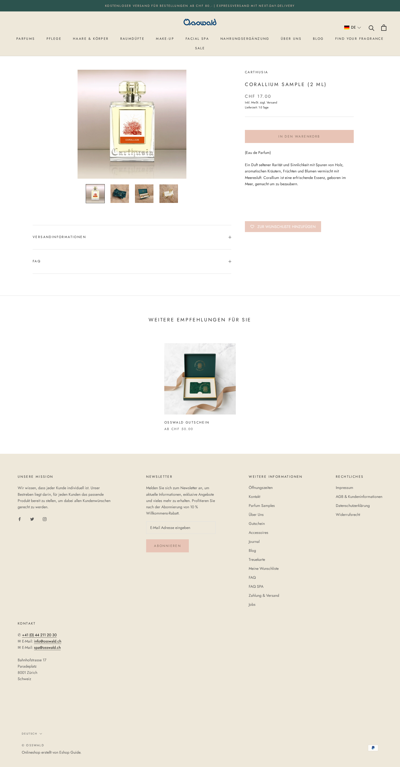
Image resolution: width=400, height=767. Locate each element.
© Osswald (33, 745)
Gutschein (257, 523)
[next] (383, 381)
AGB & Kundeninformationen (359, 496)
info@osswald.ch (47, 641)
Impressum (344, 487)
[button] (353, 28)
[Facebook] (19, 519)
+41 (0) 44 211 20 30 (39, 635)
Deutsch (29, 734)
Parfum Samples (262, 505)
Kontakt (254, 496)
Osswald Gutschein (187, 422)
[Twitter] (32, 519)
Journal (254, 541)
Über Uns (256, 514)
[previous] (17, 381)
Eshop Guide (69, 752)
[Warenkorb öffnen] (383, 28)
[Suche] (371, 28)
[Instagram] (45, 519)
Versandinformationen (59, 237)
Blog (252, 550)
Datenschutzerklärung (353, 505)
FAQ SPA (256, 586)
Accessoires (258, 532)
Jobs (252, 604)
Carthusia (256, 72)
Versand (272, 102)
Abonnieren (167, 545)
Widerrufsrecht (348, 514)
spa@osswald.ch (47, 647)
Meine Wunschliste (264, 568)
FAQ (37, 261)
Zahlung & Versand (264, 595)
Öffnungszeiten (261, 487)
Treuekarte (257, 559)
